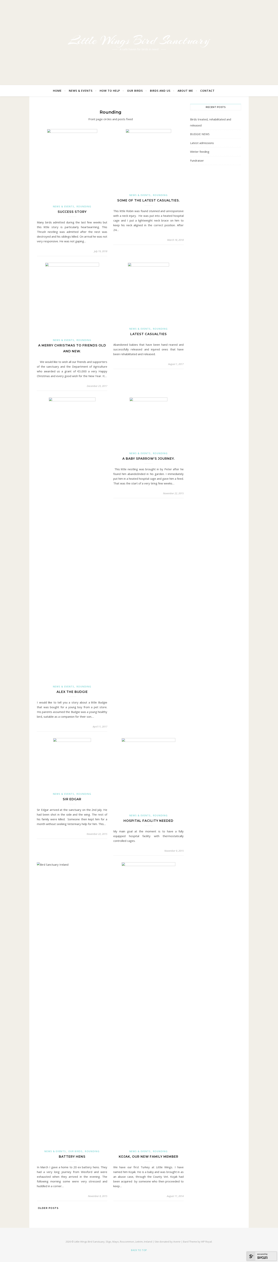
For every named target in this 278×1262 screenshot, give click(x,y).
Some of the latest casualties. (148, 200)
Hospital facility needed (148, 821)
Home (57, 90)
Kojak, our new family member (148, 1156)
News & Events (80, 90)
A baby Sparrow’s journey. (148, 458)
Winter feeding (199, 151)
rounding (84, 206)
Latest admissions (202, 143)
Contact (207, 90)
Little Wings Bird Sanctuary (139, 40)
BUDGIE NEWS (200, 134)
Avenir (177, 1241)
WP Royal (206, 1241)
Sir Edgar (72, 799)
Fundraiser (197, 160)
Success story (72, 212)
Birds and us (160, 90)
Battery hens (72, 1156)
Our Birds (135, 90)
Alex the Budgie (72, 692)
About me (185, 90)
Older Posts (47, 1208)
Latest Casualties (148, 334)
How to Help (110, 90)
